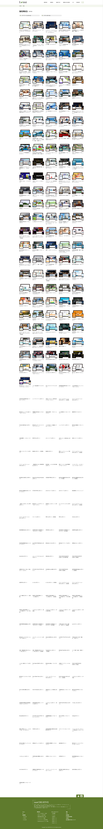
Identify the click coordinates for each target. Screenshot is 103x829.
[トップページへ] (78, 796)
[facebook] (81, 796)
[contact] (83, 2)
